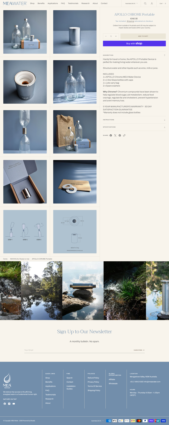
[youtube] (13, 403)
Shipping (130, 21)
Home (5, 259)
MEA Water (15, 420)
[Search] (145, 3)
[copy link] (124, 136)
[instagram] (9, 403)
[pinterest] (119, 136)
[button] (152, 3)
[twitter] (115, 136)
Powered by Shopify (29, 420)
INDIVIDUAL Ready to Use (19, 259)
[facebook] (110, 136)
